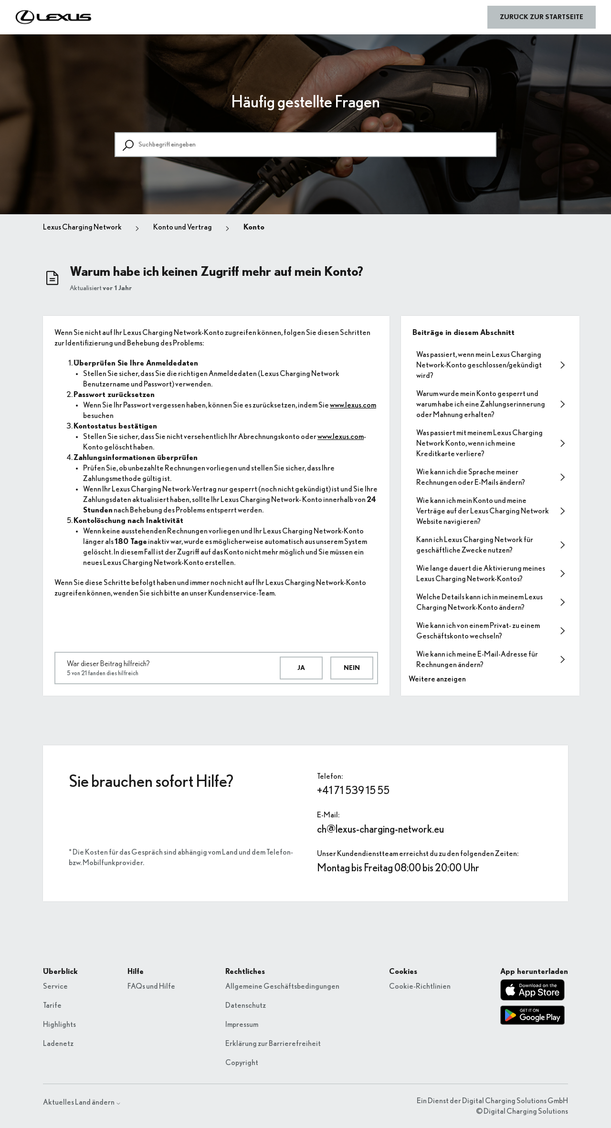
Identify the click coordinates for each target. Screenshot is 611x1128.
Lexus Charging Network (82, 227)
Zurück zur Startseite (541, 17)
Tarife (52, 1005)
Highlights (59, 1024)
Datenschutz (245, 1005)
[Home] (53, 17)
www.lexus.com (353, 405)
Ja (301, 668)
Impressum (241, 1024)
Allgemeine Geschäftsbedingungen (282, 986)
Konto (253, 227)
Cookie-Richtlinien (420, 986)
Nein (352, 668)
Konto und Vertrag (182, 227)
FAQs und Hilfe (151, 986)
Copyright (241, 1062)
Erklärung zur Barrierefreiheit (273, 1043)
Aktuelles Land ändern (79, 1102)
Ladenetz (58, 1043)
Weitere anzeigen (437, 679)
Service (55, 986)
